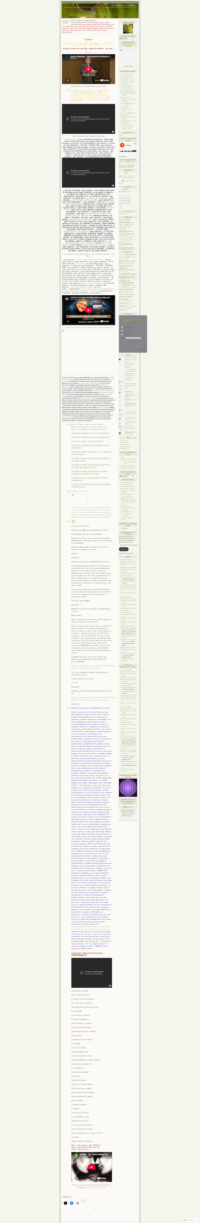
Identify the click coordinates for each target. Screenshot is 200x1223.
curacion (102, 22)
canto (97, 26)
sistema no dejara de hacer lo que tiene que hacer (88, 289)
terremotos (129, 306)
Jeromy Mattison (129, 363)
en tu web (80, 263)
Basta (84, 283)
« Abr (120, 208)
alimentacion (82, 26)
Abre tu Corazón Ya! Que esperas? (83, 20)
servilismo (131, 299)
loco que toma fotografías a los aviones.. (88, 241)
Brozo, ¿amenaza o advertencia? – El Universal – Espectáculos (129, 99)
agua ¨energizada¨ (126, 226)
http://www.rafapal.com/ (127, 561)
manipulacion (95, 28)
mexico (127, 284)
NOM (124, 287)
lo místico (105, 99)
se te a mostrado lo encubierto (90, 259)
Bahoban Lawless (129, 412)
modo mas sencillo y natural (87, 398)
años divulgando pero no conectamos (102, 390)
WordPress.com (125, 448)
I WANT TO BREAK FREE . (129, 113)
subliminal (122, 303)
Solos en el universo (126, 612)
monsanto (133, 285)
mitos (83, 24)
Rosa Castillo (128, 426)
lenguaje (133, 273)
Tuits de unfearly (123, 213)
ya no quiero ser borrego (94, 244)
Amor (87, 26)
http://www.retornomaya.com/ (129, 593)
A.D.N (85, 22)
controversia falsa (124, 249)
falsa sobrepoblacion (123, 259)
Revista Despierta (126, 596)
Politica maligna (129, 292)
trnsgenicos (121, 308)
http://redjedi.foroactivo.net (128, 598)
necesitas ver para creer (80, 219)
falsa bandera (133, 257)
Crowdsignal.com (126, 346)
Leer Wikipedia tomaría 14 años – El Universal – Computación (128, 105)
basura (128, 235)
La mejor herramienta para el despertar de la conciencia (120, 2)
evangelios (126, 257)
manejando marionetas (68, 379)
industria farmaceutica (125, 268)
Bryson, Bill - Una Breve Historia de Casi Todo (127, 166)
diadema (127, 418)
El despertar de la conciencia (128, 585)
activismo (89, 22)
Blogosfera (129, 807)
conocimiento (109, 26)
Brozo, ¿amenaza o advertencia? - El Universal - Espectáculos (128, 508)
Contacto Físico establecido (95, 1187)
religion (95, 24)
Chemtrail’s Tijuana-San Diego (93, 2)
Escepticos (131, 254)
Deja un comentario (67, 32)
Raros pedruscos (126, 115)
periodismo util (88, 24)
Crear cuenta (125, 440)
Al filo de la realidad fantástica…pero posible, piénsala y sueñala (128, 126)
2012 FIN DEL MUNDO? (128, 587)
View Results (124, 343)
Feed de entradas (126, 444)
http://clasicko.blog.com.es (128, 647)
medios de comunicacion (126, 281)
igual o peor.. (98, 288)
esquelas (121, 257)
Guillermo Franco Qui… (131, 383)
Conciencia (102, 26)
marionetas (112, 377)
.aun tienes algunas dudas (81, 287)
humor (132, 263)
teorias (123, 305)
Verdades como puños (79, 491)
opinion (68, 30)
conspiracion (96, 22)
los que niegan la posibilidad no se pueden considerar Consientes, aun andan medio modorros (89, 327)
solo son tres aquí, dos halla (85, 383)
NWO (121, 289)
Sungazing (128, 303)
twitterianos (128, 211)
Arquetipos (122, 235)
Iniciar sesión (125, 442)
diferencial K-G (122, 255)
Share (120, 135)
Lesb (126, 377)
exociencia (73, 24)
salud (98, 24)
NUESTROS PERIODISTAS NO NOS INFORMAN (90, 433)
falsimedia (124, 261)
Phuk (126, 373)
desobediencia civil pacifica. (85, 199)
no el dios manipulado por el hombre (87, 91)
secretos (103, 24)
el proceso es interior (67, 417)
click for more (128, 369)
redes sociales (130, 294)
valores (126, 310)
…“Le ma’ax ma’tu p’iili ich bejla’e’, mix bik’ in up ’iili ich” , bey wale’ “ (88, 255)
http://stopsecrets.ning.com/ (128, 567)
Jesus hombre (82, 28)
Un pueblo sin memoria (127, 74)
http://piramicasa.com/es (127, 626)
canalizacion (92, 26)
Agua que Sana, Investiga (128, 89)
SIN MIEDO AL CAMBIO (124, 5)
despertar (107, 22)
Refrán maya (88, 52)
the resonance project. (127, 628)
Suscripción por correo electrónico (128, 533)
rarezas (121, 294)
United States (128, 308)
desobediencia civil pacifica (76, 231)
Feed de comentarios (127, 446)
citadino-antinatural (123, 239)
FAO (131, 261)
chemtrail (124, 238)
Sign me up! (124, 549)
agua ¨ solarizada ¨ (125, 228)
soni (126, 422)
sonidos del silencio (97, 30)
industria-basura (126, 265)
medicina (79, 24)
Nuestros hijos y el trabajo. (128, 80)
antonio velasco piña (126, 233)
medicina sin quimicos (132, 278)
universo (105, 30)
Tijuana (134, 306)
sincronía (89, 30)
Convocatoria (94, 283)
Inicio (75, 2)
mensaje (106, 28)
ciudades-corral (131, 239)
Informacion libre (126, 559)
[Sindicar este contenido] (124, 807)
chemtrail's (129, 238)
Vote (142, 346)
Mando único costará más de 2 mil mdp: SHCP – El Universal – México (129, 93)
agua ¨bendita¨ (74, 26)
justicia (126, 271)
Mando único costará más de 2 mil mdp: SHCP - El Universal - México (129, 502)
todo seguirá (87, 288)
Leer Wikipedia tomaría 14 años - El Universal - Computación (128, 513)
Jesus (76, 28)
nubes (134, 287)
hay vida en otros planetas (96, 198)
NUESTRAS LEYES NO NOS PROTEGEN (87, 441)
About (80, 2)
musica (110, 28)
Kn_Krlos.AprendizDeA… (131, 357)
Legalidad (88, 28)
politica (72, 30)
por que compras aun (83, 215)
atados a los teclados (102, 407)
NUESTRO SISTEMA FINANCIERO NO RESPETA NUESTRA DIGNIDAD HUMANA (90, 466)
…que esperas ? (70, 139)
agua (132, 222)
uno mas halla (97, 383)
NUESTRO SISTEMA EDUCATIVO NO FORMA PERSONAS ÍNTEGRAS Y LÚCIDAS (89, 472)
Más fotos (121, 183)
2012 (112, 24)
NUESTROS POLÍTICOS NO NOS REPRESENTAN (91, 437)
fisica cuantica (127, 263)
